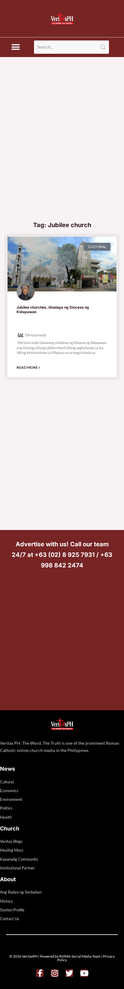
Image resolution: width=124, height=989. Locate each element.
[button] (15, 47)
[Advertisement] (62, 152)
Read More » (28, 367)
